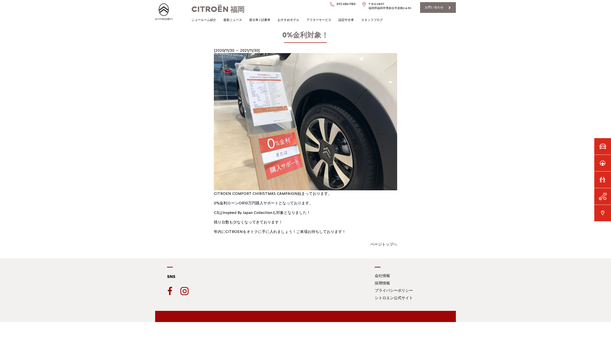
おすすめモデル (288, 20)
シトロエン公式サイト (394, 298)
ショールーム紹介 (203, 20)
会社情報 (382, 275)
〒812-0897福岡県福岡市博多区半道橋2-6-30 (390, 6)
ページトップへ (383, 244)
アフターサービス (318, 20)
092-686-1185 (346, 4)
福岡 (218, 9)
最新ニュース (232, 20)
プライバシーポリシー (394, 290)
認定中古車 (346, 20)
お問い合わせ (434, 7)
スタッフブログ (372, 20)
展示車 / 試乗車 (259, 20)
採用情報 (382, 283)
